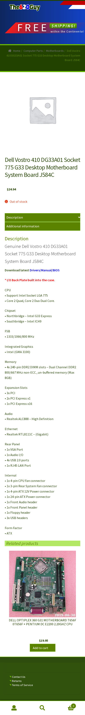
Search (42, 708)
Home (16, 51)
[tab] (42, 217)
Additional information (22, 226)
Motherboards (55, 51)
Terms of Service (22, 685)
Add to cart (40, 648)
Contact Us (18, 677)
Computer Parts (33, 51)
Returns (17, 681)
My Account (14, 708)
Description (14, 217)
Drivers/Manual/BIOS (45, 270)
